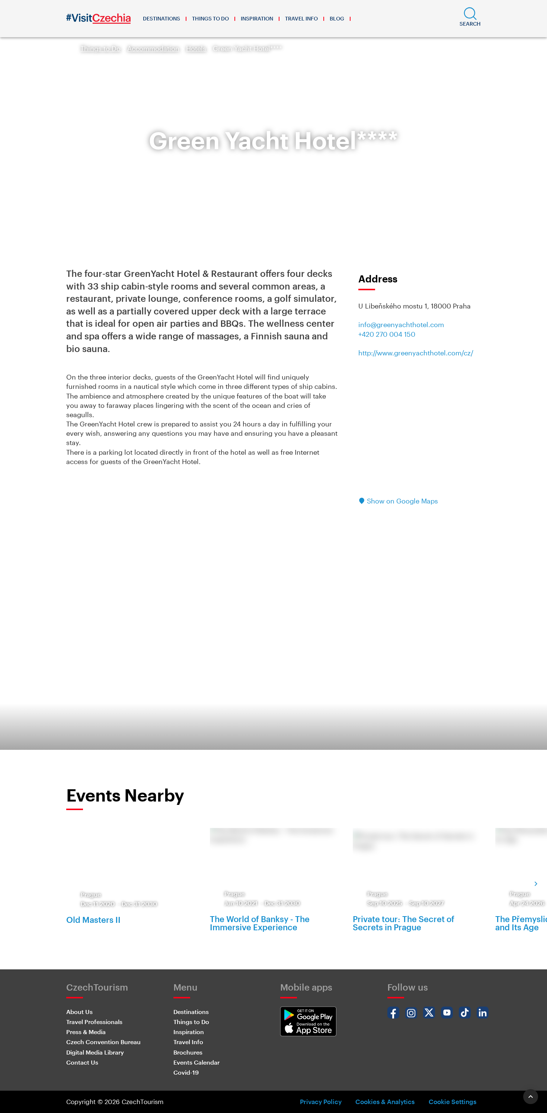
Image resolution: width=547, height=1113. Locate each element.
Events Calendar (196, 1062)
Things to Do (210, 18)
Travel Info (301, 18)
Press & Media (86, 1031)
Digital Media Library (95, 1052)
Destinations (161, 18)
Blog (337, 18)
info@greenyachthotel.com (401, 324)
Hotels (196, 48)
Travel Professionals (94, 1021)
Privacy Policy (321, 1101)
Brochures (187, 1052)
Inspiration (257, 18)
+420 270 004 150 (386, 334)
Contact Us (82, 1062)
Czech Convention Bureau (103, 1041)
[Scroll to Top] (530, 1096)
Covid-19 (186, 1072)
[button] (470, 18)
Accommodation (153, 48)
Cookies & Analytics (385, 1101)
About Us (79, 1011)
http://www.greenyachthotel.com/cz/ (415, 353)
